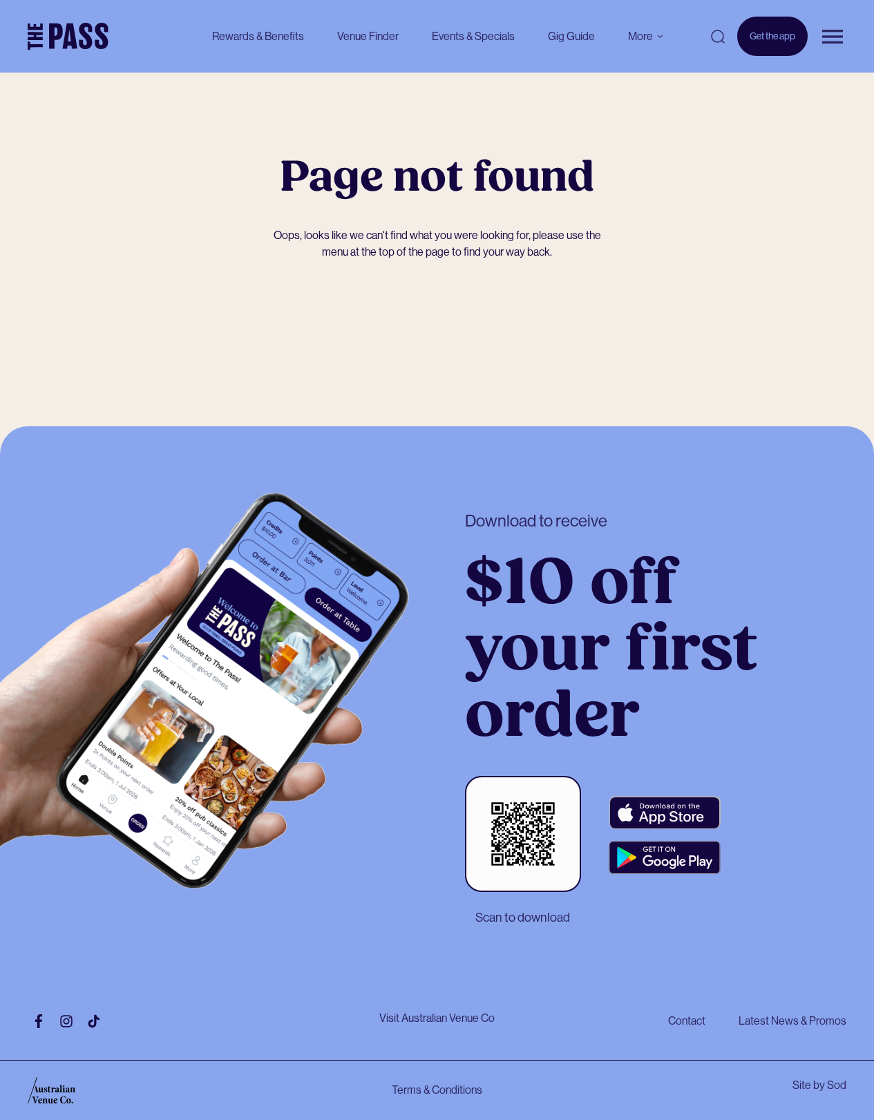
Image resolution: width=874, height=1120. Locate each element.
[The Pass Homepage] (68, 36)
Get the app (772, 43)
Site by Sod (819, 1085)
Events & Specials (473, 36)
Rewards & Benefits (258, 36)
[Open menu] (832, 36)
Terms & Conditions (437, 1090)
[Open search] (718, 36)
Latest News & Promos (792, 1020)
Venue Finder (368, 36)
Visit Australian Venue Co (437, 1018)
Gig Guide (571, 36)
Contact (686, 1020)
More (640, 36)
